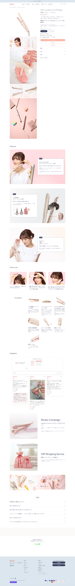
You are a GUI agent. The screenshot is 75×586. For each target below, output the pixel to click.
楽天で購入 (53, 42)
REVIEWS (25, 568)
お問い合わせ (12, 565)
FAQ (24, 570)
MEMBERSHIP (26, 567)
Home (10, 7)
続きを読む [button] (15, 401)
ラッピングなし (43, 31)
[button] (42, 14)
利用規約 (39, 567)
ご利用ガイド (40, 563)
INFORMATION (26, 572)
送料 (46, 12)
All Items (14, 7)
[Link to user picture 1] (37, 390)
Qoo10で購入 (53, 45)
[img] (15, 376)
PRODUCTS (26, 563)
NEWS (25, 565)
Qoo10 (59, 565)
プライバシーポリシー (41, 572)
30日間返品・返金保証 (41, 565)
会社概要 (39, 570)
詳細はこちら (42, 486)
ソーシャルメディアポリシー (42, 573)
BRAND (25, 562)
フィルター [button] (60, 373)
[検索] (61, 4)
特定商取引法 (40, 568)
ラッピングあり (51, 31)
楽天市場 (58, 562)
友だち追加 (36, 544)
